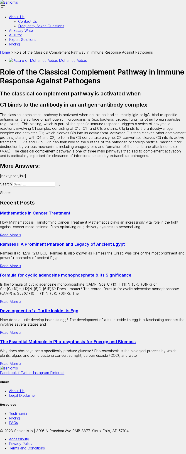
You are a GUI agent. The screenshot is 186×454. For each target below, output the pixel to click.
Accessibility (19, 439)
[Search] (58, 185)
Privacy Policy (20, 443)
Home (5, 52)
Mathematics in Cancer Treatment (35, 213)
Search (6, 184)
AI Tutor (15, 35)
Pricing (14, 44)
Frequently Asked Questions (41, 26)
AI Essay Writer (21, 30)
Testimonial (18, 413)
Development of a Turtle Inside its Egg (39, 310)
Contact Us (27, 21)
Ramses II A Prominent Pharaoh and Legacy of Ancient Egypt (62, 244)
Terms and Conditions (27, 448)
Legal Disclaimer (22, 395)
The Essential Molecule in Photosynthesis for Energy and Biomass (68, 341)
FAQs (13, 422)
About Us (16, 17)
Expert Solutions (22, 39)
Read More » (10, 235)
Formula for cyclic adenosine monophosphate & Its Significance (65, 275)
